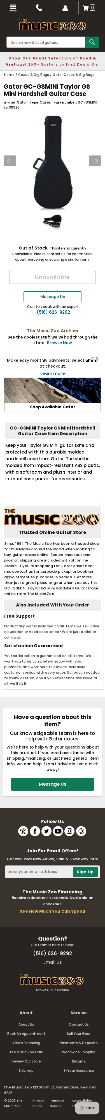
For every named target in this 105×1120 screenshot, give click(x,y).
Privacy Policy (38, 1103)
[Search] (92, 42)
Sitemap (26, 1070)
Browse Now (59, 343)
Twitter (46, 831)
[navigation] (13, 7)
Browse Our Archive (52, 990)
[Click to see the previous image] (10, 160)
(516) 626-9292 (53, 312)
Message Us (52, 296)
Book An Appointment (26, 1033)
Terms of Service (57, 1103)
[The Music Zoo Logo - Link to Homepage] (52, 24)
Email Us (52, 962)
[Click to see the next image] (95, 160)
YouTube (58, 831)
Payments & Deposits (79, 1042)
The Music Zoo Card (26, 1052)
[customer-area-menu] (65, 7)
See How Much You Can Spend (52, 911)
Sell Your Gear (78, 1033)
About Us (26, 1024)
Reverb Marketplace (23, 831)
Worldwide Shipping (78, 1052)
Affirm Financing (26, 1042)
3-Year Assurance (79, 1070)
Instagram (69, 831)
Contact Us (79, 1024)
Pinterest (81, 831)
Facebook (35, 831)
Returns (78, 1061)
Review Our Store (26, 1061)
